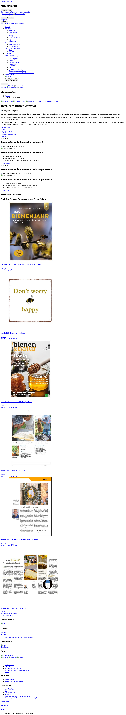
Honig (11, 36)
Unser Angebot (9, 55)
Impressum (4, 705)
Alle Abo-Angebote (7, 131)
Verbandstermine (10, 74)
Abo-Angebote (13, 59)
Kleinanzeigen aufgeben (8, 134)
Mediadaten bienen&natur (13, 668)
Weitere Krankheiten (15, 46)
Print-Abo (4, 129)
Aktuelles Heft (13, 57)
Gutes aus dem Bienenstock (13, 48)
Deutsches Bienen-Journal (17, 69)
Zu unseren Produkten (8, 615)
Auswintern (12, 30)
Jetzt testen (4, 625)
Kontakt (7, 666)
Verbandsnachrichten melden (14, 681)
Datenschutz (5, 702)
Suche (3, 18)
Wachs (11, 39)
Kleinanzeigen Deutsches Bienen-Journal (21, 73)
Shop (6, 691)
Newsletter (12, 66)
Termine (3, 136)
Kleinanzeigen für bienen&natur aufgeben (18, 696)
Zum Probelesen (6, 163)
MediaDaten (4, 133)
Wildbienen (8, 53)
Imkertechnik (13, 41)
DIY (10, 50)
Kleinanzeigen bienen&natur (17, 71)
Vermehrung (12, 34)
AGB (2, 709)
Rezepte (11, 51)
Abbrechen (10, 18)
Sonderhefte (12, 64)
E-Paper (11, 60)
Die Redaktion (9, 665)
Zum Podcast (5, 647)
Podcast (11, 67)
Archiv (7, 672)
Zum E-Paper (5, 190)
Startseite (7, 27)
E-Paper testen (5, 127)
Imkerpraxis (8, 28)
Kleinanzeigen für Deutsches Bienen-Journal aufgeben (22, 698)
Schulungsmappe (14, 62)
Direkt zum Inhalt (6, 1)
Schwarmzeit (13, 32)
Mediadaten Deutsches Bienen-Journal (17, 670)
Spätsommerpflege (14, 37)
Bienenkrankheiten (10, 43)
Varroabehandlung (14, 44)
